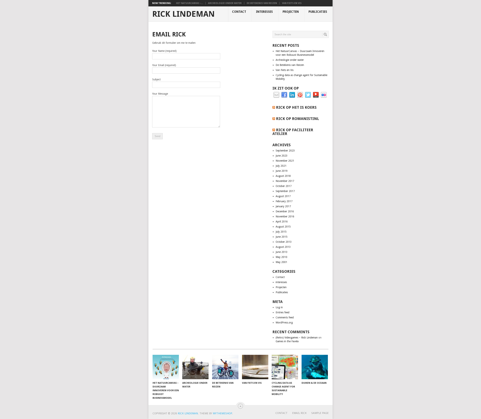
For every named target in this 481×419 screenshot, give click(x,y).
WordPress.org (284, 322)
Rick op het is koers (296, 107)
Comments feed (285, 317)
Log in (279, 307)
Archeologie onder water (225, 3)
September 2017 (285, 191)
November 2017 (285, 180)
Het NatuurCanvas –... (189, 3)
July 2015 (281, 231)
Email (276, 95)
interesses (264, 12)
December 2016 (285, 211)
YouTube (316, 95)
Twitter (308, 95)
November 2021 (285, 160)
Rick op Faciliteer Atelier (292, 132)
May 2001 (281, 262)
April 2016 (282, 221)
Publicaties (318, 12)
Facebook (284, 95)
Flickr (324, 95)
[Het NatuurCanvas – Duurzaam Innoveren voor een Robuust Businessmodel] (166, 367)
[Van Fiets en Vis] (255, 367)
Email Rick (299, 412)
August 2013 (283, 246)
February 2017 (284, 201)
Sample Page (320, 412)
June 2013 (281, 251)
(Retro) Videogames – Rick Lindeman (297, 337)
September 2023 (285, 150)
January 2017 (283, 206)
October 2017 (284, 186)
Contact (239, 12)
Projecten (291, 12)
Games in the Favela (287, 341)
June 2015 (281, 236)
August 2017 (283, 196)
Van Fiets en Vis (292, 3)
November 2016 (285, 216)
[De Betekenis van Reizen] (225, 367)
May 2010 (281, 256)
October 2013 (284, 241)
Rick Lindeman (183, 14)
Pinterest (300, 95)
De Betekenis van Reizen (262, 3)
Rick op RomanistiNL (297, 118)
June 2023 (281, 155)
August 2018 (283, 175)
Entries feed (282, 312)
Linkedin (292, 95)
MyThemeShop (222, 413)
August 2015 (283, 226)
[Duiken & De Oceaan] (315, 367)
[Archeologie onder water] (195, 367)
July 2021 (281, 165)
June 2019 (281, 170)
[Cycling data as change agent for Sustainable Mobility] (285, 367)
